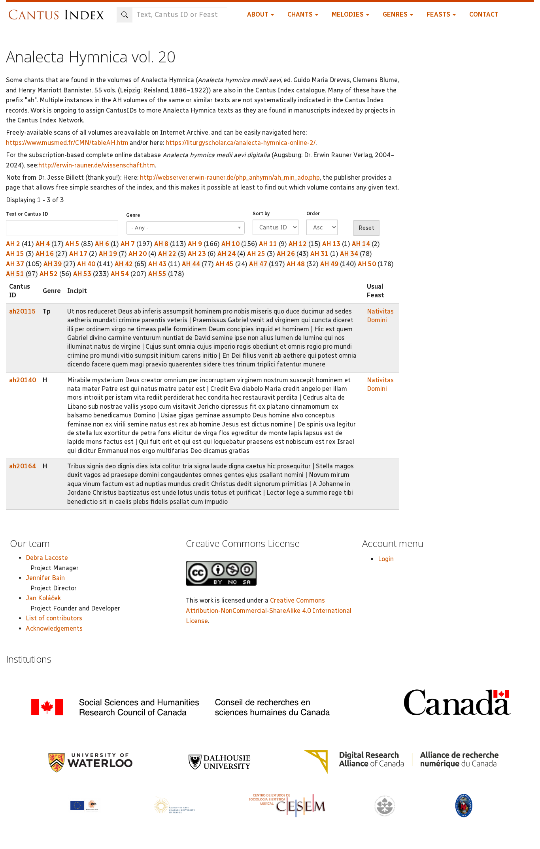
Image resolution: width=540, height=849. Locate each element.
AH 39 (52, 264)
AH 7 (128, 244)
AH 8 (161, 244)
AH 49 (329, 264)
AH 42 (124, 264)
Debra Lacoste (47, 558)
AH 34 (349, 253)
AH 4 (43, 244)
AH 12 (298, 244)
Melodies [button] (348, 14)
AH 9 (195, 244)
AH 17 (78, 253)
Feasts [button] (439, 14)
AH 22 (167, 253)
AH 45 (224, 264)
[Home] (58, 11)
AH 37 (15, 264)
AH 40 (86, 264)
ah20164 (22, 466)
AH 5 (72, 244)
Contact (483, 14)
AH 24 (226, 253)
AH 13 (331, 244)
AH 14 (361, 244)
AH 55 (157, 274)
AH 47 (258, 264)
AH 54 (120, 274)
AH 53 (82, 274)
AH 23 (197, 253)
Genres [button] (396, 14)
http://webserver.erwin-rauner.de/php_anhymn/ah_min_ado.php (230, 177)
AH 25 (256, 253)
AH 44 (191, 264)
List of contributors (54, 618)
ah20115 (22, 311)
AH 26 (286, 253)
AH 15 (15, 253)
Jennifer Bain (45, 578)
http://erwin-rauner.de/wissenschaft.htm (96, 165)
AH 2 (13, 244)
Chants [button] (300, 14)
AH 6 (102, 244)
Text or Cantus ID (27, 214)
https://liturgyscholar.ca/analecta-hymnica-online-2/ (240, 143)
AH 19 (108, 253)
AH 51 (15, 274)
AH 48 (296, 264)
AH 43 (157, 264)
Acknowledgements (54, 628)
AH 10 (230, 244)
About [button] (258, 14)
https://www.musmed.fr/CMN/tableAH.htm (67, 143)
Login (386, 559)
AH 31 (319, 253)
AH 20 (137, 253)
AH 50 (367, 264)
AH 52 (49, 274)
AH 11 (268, 244)
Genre (133, 215)
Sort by (261, 213)
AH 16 (45, 253)
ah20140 (22, 380)
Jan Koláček (43, 598)
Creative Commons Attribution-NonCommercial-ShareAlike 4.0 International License (268, 610)
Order (313, 213)
